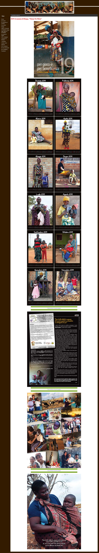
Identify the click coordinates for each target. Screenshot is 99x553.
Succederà (3, 25)
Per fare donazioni (5, 47)
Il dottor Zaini (4, 43)
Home (52, 2)
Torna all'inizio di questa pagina (54, 308)
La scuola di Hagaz (3, 35)
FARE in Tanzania (5, 28)
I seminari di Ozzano (4, 39)
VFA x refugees (4, 37)
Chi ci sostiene (4, 46)
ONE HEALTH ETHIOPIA (4, 32)
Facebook (3, 51)
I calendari (3, 41)
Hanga (66, 2)
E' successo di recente (59, 2)
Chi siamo (3, 20)
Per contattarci (4, 49)
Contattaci (70, 2)
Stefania (3, 44)
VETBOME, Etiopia (5, 30)
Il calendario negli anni (15, 15)
